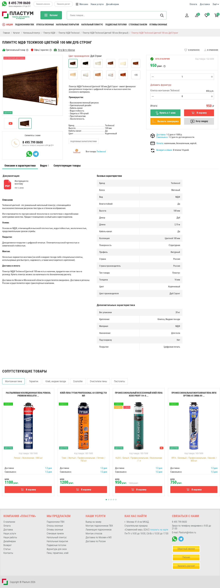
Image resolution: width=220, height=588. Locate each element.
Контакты (8, 553)
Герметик (33, 381)
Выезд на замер (93, 521)
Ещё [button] (215, 4)
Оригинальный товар (15, 50)
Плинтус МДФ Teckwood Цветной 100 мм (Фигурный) (105, 32)
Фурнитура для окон (57, 549)
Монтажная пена (13, 381)
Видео (44, 165)
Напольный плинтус (92, 24)
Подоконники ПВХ (24, 24)
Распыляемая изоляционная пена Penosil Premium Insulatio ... (28, 394)
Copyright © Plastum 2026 (22, 582)
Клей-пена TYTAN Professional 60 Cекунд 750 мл (83, 394)
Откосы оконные (45, 24)
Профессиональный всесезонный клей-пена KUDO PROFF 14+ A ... (139, 394)
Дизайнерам (112, 4)
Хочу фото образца (66, 50)
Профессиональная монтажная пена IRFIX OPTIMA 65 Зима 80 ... (194, 394)
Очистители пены (98, 381)
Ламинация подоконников (98, 529)
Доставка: (161, 134)
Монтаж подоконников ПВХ (99, 525)
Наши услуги (97, 4)
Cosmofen (78, 381)
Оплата (193, 4)
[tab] (20, 165)
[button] (187, 15)
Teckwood (101, 151)
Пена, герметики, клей (57, 553)
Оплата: (160, 143)
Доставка (205, 4)
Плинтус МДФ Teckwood (69, 32)
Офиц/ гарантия (41, 50)
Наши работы (10, 537)
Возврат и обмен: (164, 150)
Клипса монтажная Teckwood (164, 90)
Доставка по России (96, 541)
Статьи (6, 549)
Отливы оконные (158, 24)
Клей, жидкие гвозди (55, 381)
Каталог (16, 32)
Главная (6, 32)
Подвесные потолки (116, 24)
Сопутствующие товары (67, 165)
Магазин (83, 4)
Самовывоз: (162, 137)
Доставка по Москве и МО (98, 537)
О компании (9, 521)
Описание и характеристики (20, 165)
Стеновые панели (138, 24)
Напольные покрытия (67, 24)
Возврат (7, 545)
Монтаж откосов (94, 533)
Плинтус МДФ (49, 32)
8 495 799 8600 (19, 3)
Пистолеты (119, 381)
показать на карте (159, 529)
